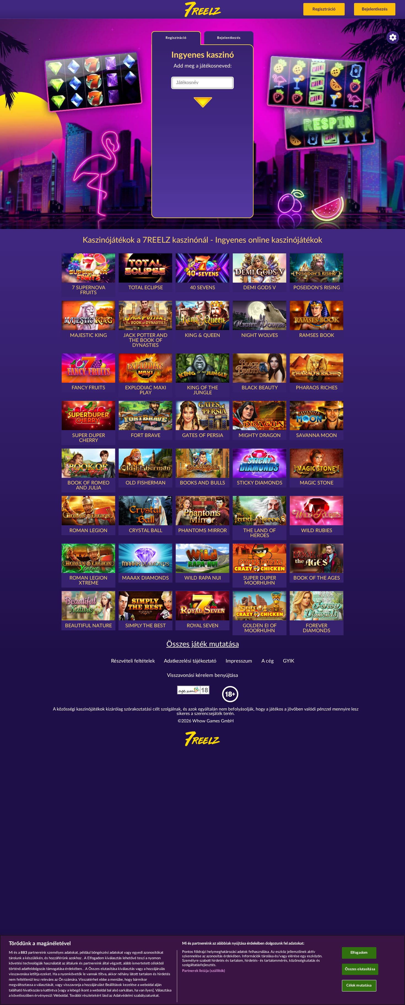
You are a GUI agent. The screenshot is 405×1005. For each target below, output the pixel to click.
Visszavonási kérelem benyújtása (202, 675)
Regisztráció (324, 9)
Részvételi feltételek (133, 661)
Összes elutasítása (360, 969)
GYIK (288, 661)
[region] (202, 970)
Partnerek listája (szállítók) (203, 971)
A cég (267, 661)
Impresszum (239, 661)
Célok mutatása (359, 986)
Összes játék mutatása (202, 644)
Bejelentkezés (375, 9)
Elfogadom (359, 953)
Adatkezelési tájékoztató (190, 661)
